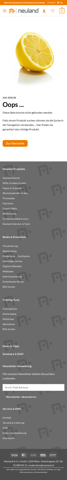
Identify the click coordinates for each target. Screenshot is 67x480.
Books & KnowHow (14, 236)
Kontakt (51, 2)
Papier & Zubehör (12, 188)
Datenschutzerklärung (14, 433)
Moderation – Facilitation (16, 256)
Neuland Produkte (14, 168)
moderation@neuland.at (41, 465)
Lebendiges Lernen (12, 261)
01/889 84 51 (20, 465)
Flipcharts (8, 203)
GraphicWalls (10, 208)
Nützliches (8, 319)
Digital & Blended (12, 266)
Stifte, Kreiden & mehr (14, 183)
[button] (5, 10)
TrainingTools (10, 308)
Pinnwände (9, 198)
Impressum (8, 438)
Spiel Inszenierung (12, 276)
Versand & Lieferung (13, 422)
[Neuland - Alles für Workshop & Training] (24, 11)
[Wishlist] (52, 11)
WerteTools (9, 324)
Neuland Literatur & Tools (16, 224)
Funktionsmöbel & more (15, 218)
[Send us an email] (58, 3)
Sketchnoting (9, 251)
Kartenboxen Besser (13, 281)
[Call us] (62, 3)
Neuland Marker (11, 178)
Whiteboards (9, 213)
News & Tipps (11, 346)
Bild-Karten (9, 286)
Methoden (8, 271)
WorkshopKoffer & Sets (15, 193)
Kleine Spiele (9, 314)
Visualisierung (10, 246)
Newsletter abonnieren (21, 396)
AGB (5, 428)
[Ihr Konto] (44, 11)
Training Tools (11, 299)
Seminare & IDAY (13, 353)
